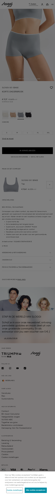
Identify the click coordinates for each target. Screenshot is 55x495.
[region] (27, 483)
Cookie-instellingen (14, 490)
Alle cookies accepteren (35, 490)
